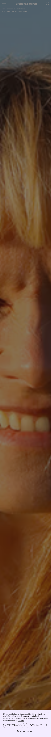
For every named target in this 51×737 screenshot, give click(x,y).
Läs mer (43, 720)
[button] (25, 731)
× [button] (48, 712)
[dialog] (25, 368)
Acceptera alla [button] (14, 725)
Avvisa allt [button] (36, 725)
